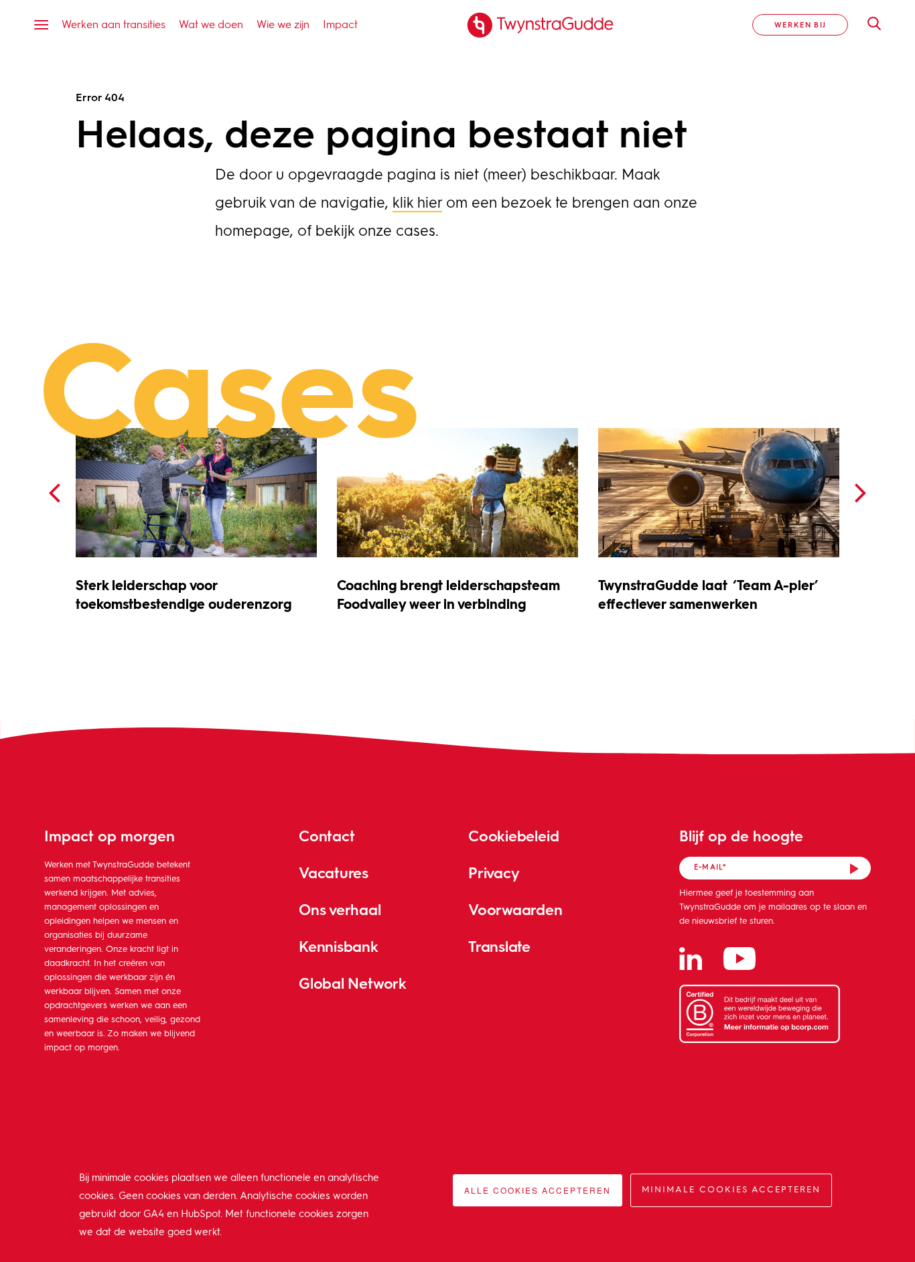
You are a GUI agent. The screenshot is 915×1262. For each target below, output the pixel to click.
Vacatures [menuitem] (333, 872)
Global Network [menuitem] (353, 983)
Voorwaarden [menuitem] (515, 909)
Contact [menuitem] (326, 835)
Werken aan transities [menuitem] (113, 24)
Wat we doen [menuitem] (211, 24)
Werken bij (800, 24)
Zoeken (867, 23)
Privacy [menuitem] (493, 872)
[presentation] (54, 494)
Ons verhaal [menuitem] (340, 909)
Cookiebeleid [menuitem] (513, 835)
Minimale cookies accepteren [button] (731, 1190)
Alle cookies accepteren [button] (537, 1190)
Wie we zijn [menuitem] (283, 24)
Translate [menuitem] (499, 946)
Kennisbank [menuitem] (338, 946)
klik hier (417, 203)
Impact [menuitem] (340, 24)
